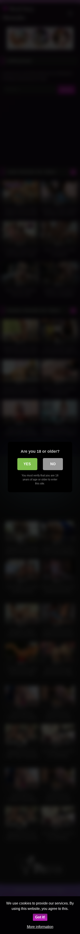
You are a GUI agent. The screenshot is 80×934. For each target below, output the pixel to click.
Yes (27, 464)
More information (40, 927)
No (53, 464)
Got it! (40, 917)
